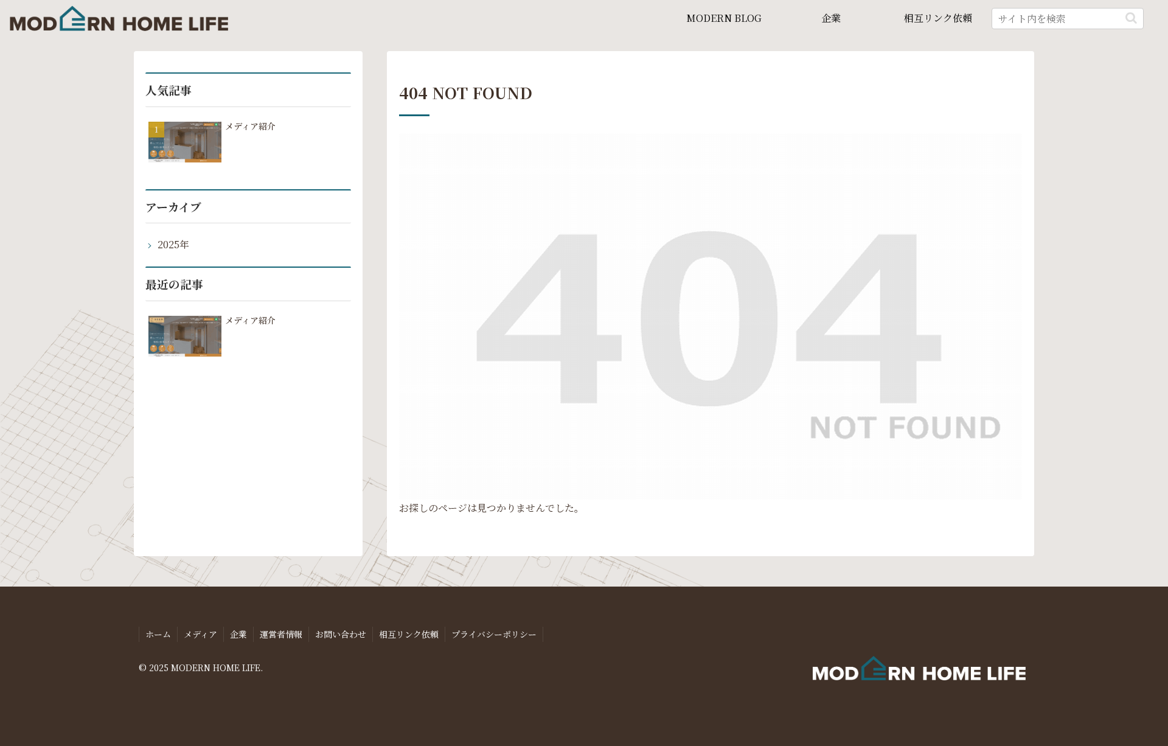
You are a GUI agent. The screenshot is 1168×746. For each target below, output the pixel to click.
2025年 (173, 244)
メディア (200, 634)
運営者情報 (281, 634)
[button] (1131, 18)
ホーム (158, 634)
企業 (238, 634)
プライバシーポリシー (494, 634)
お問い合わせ (340, 634)
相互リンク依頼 (409, 634)
